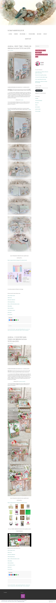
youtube (21, 330)
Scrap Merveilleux (16, 30)
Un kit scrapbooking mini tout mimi (40, 79)
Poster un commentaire (25, 330)
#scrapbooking (19, 329)
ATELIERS (36, 98)
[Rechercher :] (41, 46)
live (29, 329)
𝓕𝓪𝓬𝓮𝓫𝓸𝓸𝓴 (5, 592)
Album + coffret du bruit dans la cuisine (13, 558)
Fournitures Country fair (22, 381)
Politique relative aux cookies (21, 601)
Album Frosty (10, 297)
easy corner (27, 329)
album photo (23, 329)
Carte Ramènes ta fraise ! (11, 310)
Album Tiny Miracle (10, 308)
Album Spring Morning (11, 301)
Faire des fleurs (10, 314)
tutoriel (14, 330)
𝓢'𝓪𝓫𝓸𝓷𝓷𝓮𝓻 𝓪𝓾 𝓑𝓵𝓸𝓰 (38, 85)
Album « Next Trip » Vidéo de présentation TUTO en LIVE (19, 47)
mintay (9, 330)
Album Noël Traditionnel (11, 299)
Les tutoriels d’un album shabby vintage (41, 77)
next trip (11, 330)
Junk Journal (9, 312)
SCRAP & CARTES (37, 109)
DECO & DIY (37, 102)
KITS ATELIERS (37, 107)
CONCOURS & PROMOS (38, 100)
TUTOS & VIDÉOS (13, 329)
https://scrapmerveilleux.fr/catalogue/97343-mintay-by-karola (17, 260)
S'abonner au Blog (39, 90)
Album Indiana (10, 306)
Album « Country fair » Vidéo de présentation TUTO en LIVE (17, 339)
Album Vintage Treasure (11, 295)
